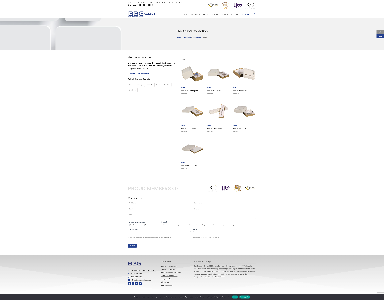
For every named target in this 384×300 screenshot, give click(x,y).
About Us (165, 282)
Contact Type (165, 222)
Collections (196, 37)
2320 (188, 128)
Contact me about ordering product (198, 225)
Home (185, 14)
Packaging (195, 14)
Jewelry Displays (168, 269)
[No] (381, 297)
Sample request (180, 225)
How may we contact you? (137, 222)
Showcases (227, 14)
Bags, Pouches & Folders (171, 272)
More (236, 14)
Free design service (233, 225)
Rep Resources (167, 285)
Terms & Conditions (169, 276)
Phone (139, 225)
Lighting (215, 14)
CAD (379, 36)
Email (132, 225)
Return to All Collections (140, 74)
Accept (235, 297)
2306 (214, 90)
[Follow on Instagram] (129, 283)
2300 (189, 90)
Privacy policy (244, 297)
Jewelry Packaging (168, 266)
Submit (132, 245)
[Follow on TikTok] (140, 283)
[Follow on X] (136, 283)
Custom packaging (218, 225)
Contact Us (166, 279)
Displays (206, 14)
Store (195, 230)
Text (146, 225)
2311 (240, 90)
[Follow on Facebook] (133, 283)
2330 (214, 128)
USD (379, 32)
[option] (213, 5)
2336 (239, 128)
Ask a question (167, 225)
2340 (189, 165)
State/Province (133, 230)
